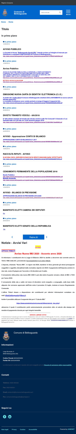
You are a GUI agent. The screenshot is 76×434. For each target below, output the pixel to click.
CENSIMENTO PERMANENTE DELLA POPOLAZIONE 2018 (30, 171)
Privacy (14, 429)
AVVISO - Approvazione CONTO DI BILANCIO (24, 136)
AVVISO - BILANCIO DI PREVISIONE (20, 192)
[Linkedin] (9, 417)
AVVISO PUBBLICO (12, 49)
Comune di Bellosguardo (20, 13)
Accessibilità (33, 429)
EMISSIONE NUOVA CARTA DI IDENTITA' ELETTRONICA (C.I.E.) (32, 94)
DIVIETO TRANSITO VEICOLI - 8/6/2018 (21, 115)
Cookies (22, 429)
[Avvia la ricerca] (60, 12)
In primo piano (10, 42)
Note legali (4, 429)
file (4, 213)
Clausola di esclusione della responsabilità (57, 365)
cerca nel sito (45, 12)
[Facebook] (4, 417)
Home (3, 22)
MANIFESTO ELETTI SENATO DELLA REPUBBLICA (27, 225)
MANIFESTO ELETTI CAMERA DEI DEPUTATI (24, 210)
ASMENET (71, 429)
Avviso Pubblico (10, 68)
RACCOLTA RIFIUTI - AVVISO (16, 153)
